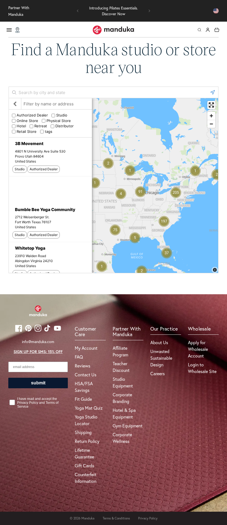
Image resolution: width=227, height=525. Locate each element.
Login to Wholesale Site (202, 368)
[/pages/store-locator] (17, 30)
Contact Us (85, 374)
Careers (157, 373)
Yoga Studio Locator (86, 420)
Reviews (82, 366)
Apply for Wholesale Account (198, 349)
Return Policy (87, 441)
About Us (159, 342)
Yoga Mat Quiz (89, 408)
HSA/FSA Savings (84, 387)
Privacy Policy (148, 518)
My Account (86, 348)
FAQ (79, 357)
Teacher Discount (121, 367)
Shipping (83, 432)
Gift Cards (84, 465)
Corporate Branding (122, 398)
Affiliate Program (120, 351)
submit (38, 383)
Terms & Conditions (116, 518)
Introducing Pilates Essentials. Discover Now (113, 10)
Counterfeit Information (85, 477)
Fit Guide (83, 399)
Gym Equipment (128, 425)
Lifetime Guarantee (84, 453)
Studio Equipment (123, 382)
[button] (78, 11)
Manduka (87, 518)
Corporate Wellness (122, 438)
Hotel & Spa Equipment (124, 413)
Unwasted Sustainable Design (161, 357)
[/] (113, 30)
